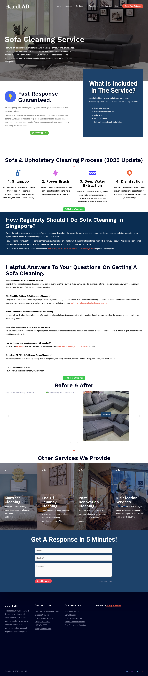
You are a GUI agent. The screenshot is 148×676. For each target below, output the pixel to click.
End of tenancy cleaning (49, 502)
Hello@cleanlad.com (43, 629)
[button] (8, 416)
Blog (116, 6)
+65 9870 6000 (41, 625)
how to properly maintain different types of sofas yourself (71, 249)
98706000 (20, 346)
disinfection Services (127, 500)
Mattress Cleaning (72, 611)
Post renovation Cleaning (89, 502)
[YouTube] (142, 671)
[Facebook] (127, 671)
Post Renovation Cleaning (75, 625)
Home (58, 6)
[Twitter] (137, 671)
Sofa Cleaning (70, 615)
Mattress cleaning (12, 500)
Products (92, 6)
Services (79, 6)
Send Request (43, 581)
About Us (68, 6)
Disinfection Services (73, 618)
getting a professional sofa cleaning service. (89, 303)
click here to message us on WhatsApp (73, 346)
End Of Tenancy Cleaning (75, 622)
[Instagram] (132, 671)
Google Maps (113, 605)
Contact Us (106, 6)
